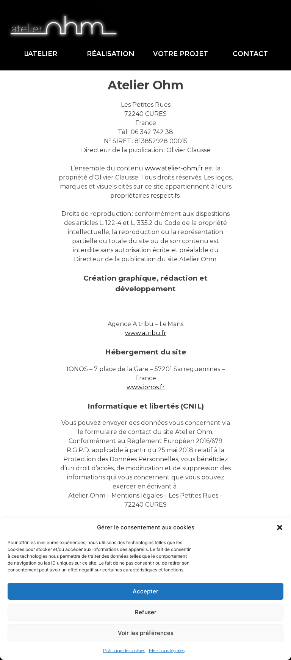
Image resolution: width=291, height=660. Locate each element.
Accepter (145, 591)
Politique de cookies (124, 650)
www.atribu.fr (145, 333)
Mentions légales (167, 650)
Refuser (145, 612)
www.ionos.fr (146, 387)
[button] (279, 527)
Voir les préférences (146, 633)
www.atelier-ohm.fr (174, 168)
